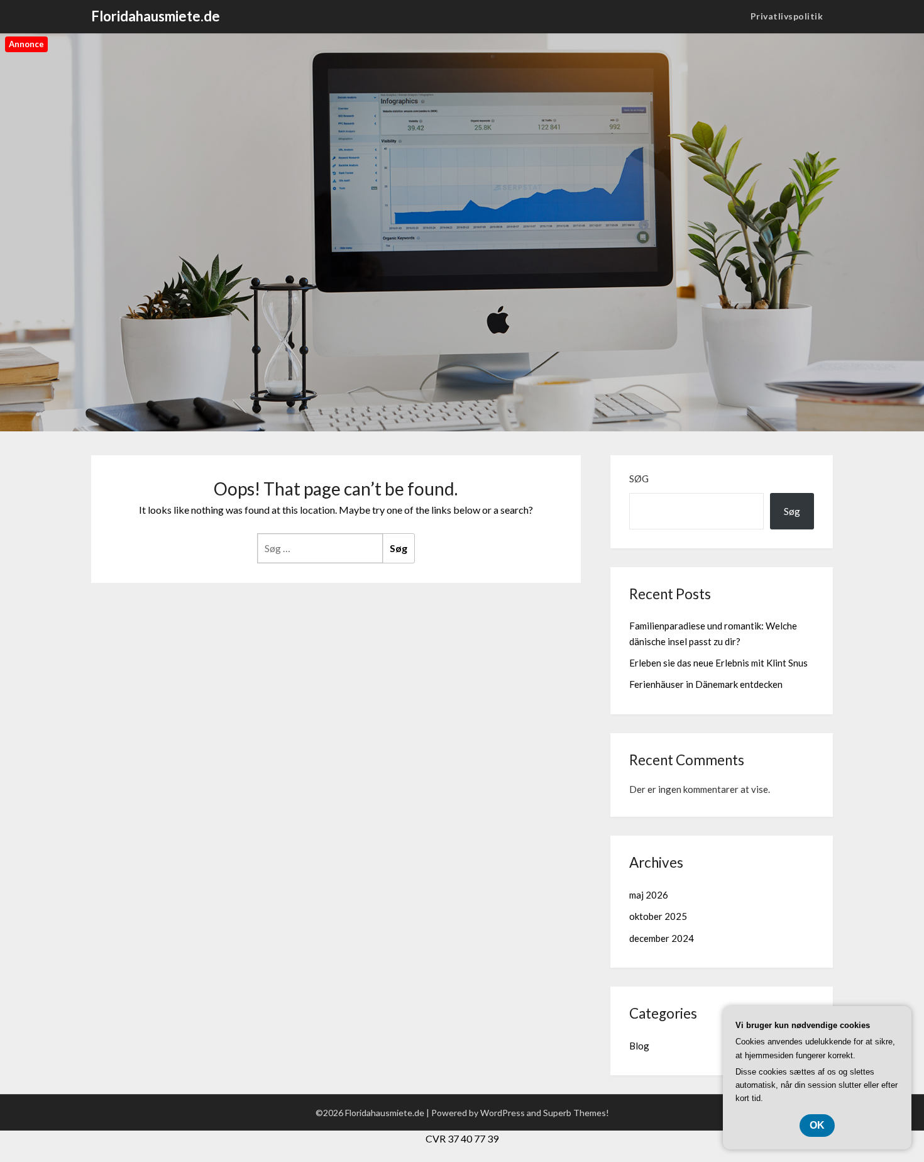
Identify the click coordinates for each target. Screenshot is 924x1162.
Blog (639, 1045)
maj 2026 (648, 894)
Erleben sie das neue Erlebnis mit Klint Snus (718, 662)
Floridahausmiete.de (155, 16)
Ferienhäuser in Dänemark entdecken (706, 684)
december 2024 (661, 938)
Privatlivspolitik (787, 16)
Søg (639, 478)
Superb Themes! (576, 1112)
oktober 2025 (658, 916)
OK (817, 1125)
